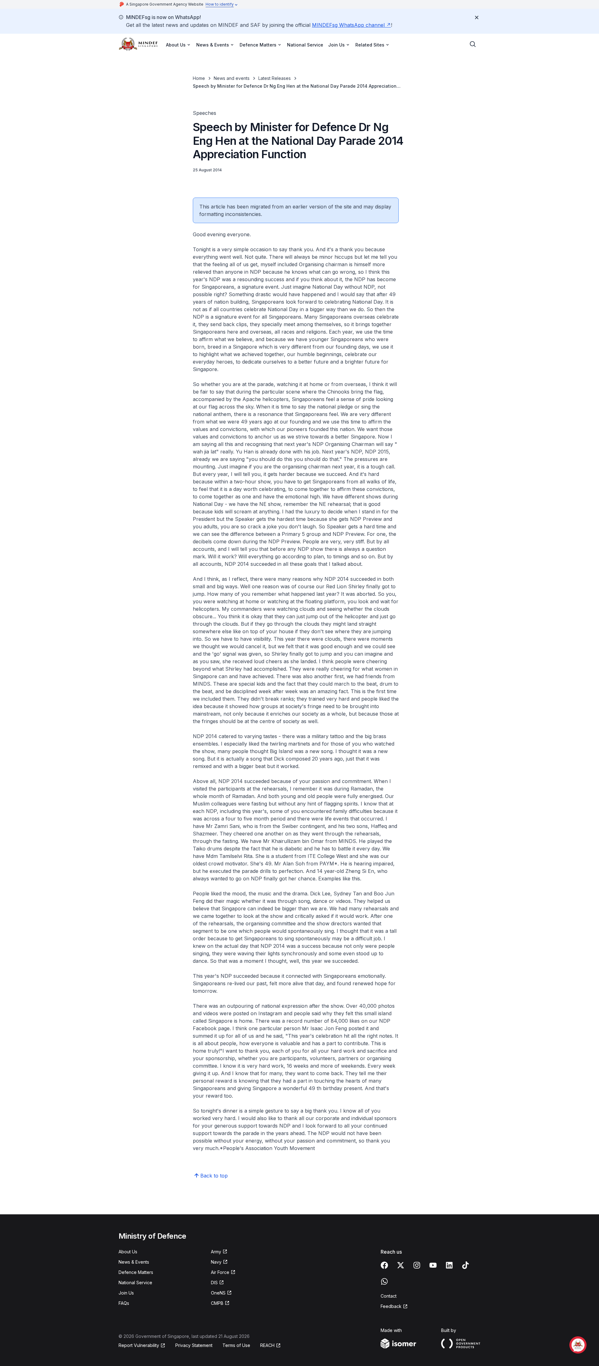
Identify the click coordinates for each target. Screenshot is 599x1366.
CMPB (217, 1303)
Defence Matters (136, 1272)
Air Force (220, 1272)
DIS (214, 1282)
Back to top (214, 1176)
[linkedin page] (449, 1265)
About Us (128, 1251)
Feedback (391, 1306)
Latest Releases (274, 78)
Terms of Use (236, 1345)
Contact (389, 1296)
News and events (232, 78)
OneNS (218, 1292)
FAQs (124, 1303)
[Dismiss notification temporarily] (476, 17)
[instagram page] (417, 1265)
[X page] (400, 1265)
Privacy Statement (193, 1345)
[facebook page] (384, 1265)
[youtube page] (433, 1265)
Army (216, 1251)
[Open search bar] (472, 44)
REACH (267, 1345)
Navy (216, 1262)
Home (199, 78)
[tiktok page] (465, 1265)
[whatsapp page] (384, 1281)
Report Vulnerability (139, 1345)
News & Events (134, 1262)
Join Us (126, 1292)
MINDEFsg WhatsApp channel (348, 25)
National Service (305, 44)
